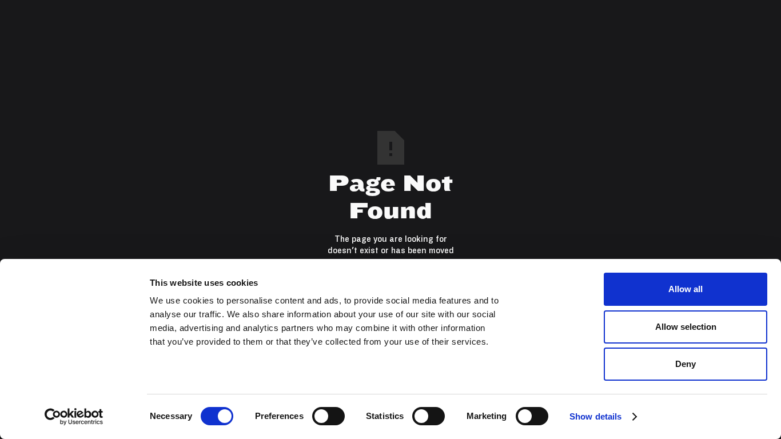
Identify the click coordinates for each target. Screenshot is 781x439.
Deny (685, 364)
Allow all (685, 289)
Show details (595, 416)
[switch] (328, 416)
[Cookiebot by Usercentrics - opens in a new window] (74, 416)
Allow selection (685, 327)
